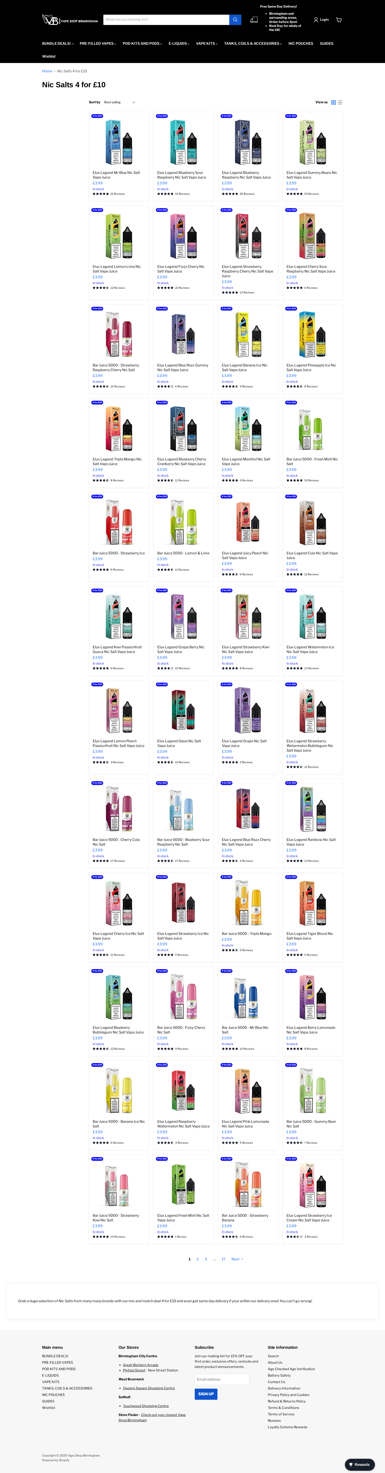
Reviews (274, 1421)
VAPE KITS (206, 43)
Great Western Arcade (140, 1365)
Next (235, 1259)
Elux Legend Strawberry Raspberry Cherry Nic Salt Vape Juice (247, 271)
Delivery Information (284, 1388)
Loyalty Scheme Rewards (287, 1427)
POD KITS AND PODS (141, 43)
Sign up (206, 1394)
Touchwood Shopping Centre (146, 1406)
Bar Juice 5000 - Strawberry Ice (119, 553)
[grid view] (333, 102)
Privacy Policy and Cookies (288, 1395)
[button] (322, 19)
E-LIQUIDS (178, 43)
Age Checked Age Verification (291, 1369)
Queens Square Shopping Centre (149, 1388)
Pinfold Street (134, 1370)
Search (273, 1356)
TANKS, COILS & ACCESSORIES (252, 43)
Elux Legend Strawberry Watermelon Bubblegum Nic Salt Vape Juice (310, 746)
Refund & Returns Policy (287, 1401)
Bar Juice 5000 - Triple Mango (247, 934)
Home (47, 71)
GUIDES (327, 43)
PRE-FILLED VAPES (97, 43)
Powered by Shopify (56, 1460)
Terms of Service (281, 1414)
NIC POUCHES (301, 43)
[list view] (340, 102)
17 (223, 1259)
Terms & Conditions (283, 1408)
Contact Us (276, 1382)
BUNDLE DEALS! (56, 43)
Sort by (94, 102)
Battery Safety (279, 1375)
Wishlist (49, 56)
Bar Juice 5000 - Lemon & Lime (183, 553)
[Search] (235, 20)
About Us (275, 1363)
